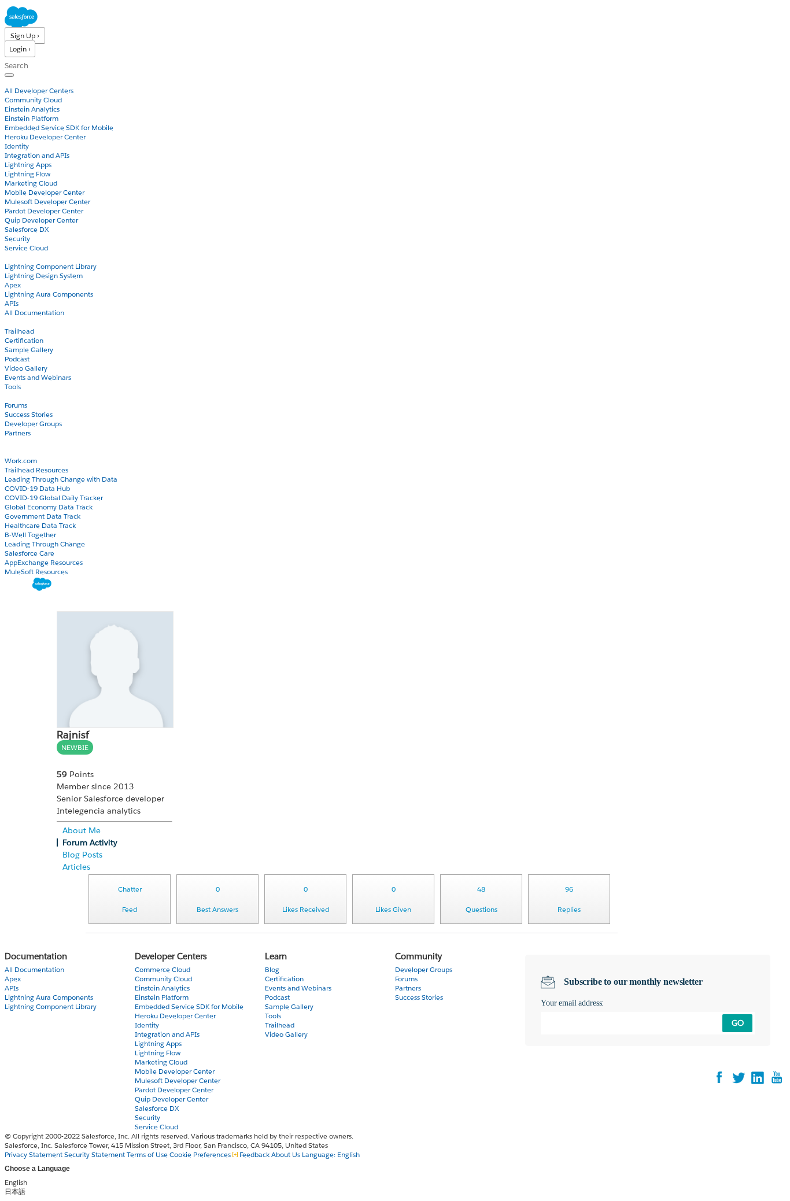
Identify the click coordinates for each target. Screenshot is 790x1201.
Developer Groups (33, 423)
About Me (81, 830)
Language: (331, 1154)
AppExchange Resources (44, 562)
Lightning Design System (44, 275)
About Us (285, 1154)
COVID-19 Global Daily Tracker (54, 497)
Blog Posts (82, 854)
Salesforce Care (29, 553)
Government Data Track (42, 516)
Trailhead (19, 331)
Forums (16, 405)
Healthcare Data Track (40, 525)
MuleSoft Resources (36, 572)
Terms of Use (147, 1154)
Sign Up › (24, 35)
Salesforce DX (27, 229)
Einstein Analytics (32, 109)
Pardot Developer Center (44, 211)
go (738, 1023)
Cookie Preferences (200, 1154)
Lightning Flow (27, 174)
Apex (13, 285)
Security (17, 238)
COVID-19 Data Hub (37, 488)
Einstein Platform (31, 118)
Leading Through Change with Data (61, 479)
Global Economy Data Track (49, 507)
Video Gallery (26, 368)
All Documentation (34, 312)
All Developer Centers (39, 90)
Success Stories (29, 414)
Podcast (17, 359)
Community (25, 396)
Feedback (254, 1154)
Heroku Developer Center (45, 137)
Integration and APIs (37, 155)
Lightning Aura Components (49, 294)
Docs (13, 257)
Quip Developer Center (41, 220)
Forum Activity (89, 842)
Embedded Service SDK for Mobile (59, 127)
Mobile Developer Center (44, 192)
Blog (12, 442)
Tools (13, 386)
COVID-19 (21, 451)
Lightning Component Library (51, 266)
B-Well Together (30, 534)
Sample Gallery (29, 349)
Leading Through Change (45, 544)
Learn (14, 322)
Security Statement (95, 1154)
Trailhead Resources (36, 470)
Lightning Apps (28, 164)
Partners (18, 433)
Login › (20, 49)
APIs (12, 303)
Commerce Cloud (162, 969)
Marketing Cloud (31, 183)
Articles (76, 867)
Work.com (21, 460)
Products (20, 81)
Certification (24, 340)
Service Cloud (26, 248)
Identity (17, 146)
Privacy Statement (34, 1154)
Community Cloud (33, 100)
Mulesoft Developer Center (47, 201)
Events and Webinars (38, 377)
